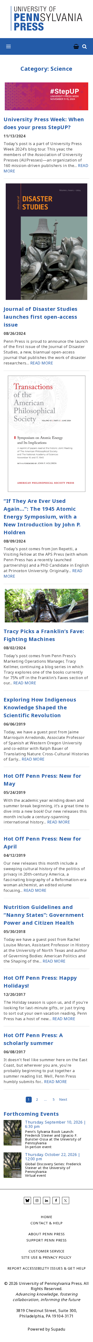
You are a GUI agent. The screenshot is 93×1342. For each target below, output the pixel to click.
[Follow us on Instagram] (37, 1200)
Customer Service (47, 1251)
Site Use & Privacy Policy (46, 1257)
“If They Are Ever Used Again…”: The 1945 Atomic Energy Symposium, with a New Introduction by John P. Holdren (42, 516)
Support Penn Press (46, 1240)
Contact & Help (46, 1223)
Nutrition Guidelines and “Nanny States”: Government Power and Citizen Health (44, 914)
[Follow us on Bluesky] (27, 1200)
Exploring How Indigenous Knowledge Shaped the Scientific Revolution (40, 707)
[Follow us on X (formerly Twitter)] (65, 1200)
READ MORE (41, 363)
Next (63, 1099)
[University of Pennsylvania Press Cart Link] (76, 46)
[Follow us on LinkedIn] (46, 1200)
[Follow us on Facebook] (56, 1200)
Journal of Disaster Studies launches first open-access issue (41, 316)
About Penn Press (46, 1233)
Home (46, 1216)
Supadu (58, 1329)
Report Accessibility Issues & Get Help (46, 1268)
